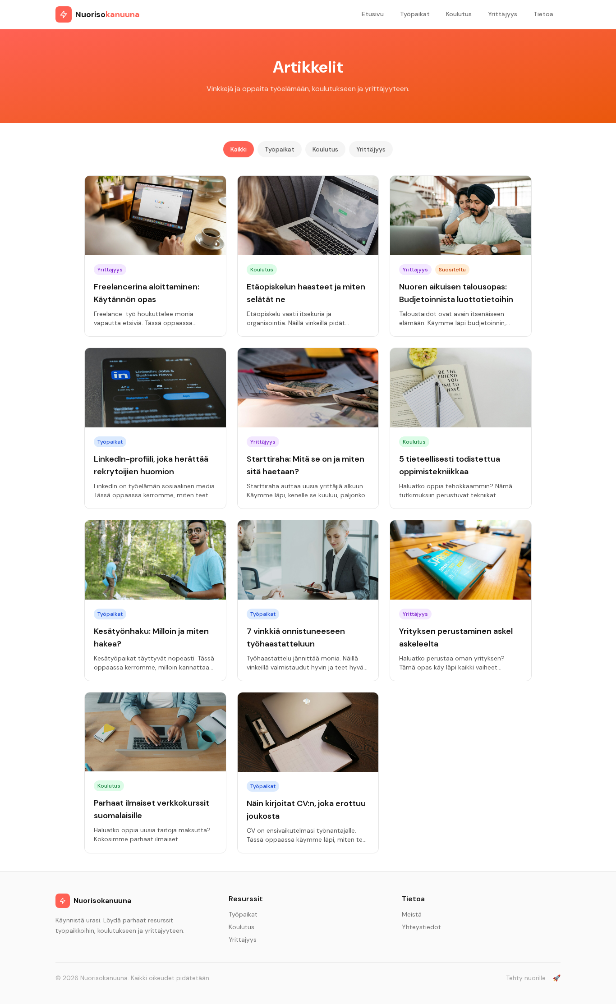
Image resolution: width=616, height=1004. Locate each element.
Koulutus (459, 14)
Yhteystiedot (421, 927)
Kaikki (238, 149)
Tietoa (543, 14)
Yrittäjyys (502, 14)
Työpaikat (415, 14)
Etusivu (373, 14)
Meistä (412, 914)
